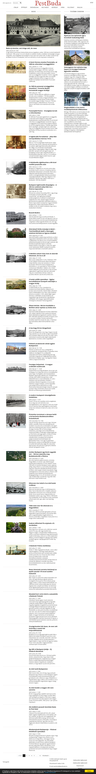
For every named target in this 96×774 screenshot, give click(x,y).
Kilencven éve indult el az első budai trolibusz (42, 484)
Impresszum (80, 766)
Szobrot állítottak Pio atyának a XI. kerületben (42, 524)
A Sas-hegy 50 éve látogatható (40, 328)
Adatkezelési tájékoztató (80, 763)
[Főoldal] (48, 3)
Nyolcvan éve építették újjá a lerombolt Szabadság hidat (75, 37)
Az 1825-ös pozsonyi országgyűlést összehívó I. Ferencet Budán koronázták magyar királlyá (41, 88)
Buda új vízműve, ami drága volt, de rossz (21, 48)
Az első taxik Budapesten (38, 669)
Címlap (16, 7)
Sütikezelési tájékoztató (80, 760)
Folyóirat (70, 7)
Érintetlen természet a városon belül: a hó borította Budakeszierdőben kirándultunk (43, 416)
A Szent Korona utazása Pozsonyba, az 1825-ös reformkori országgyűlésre (43, 63)
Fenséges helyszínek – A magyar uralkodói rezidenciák (41, 365)
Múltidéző (45, 7)
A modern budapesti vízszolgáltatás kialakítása (42, 396)
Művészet (55, 7)
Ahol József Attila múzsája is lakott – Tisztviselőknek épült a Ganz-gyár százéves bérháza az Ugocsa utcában (42, 231)
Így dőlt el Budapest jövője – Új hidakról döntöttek (40, 650)
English (79, 7)
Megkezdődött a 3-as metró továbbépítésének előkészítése (75, 108)
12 (40, 755)
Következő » (46, 755)
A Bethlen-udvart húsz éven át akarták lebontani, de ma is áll (43, 255)
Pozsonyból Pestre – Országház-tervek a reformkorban (43, 112)
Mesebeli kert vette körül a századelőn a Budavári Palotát (43, 595)
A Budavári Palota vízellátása (40, 546)
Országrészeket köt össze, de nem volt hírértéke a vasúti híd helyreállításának (43, 628)
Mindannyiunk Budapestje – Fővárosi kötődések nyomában (42, 730)
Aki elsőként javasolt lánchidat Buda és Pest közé (42, 708)
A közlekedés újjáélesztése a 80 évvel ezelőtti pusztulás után (42, 163)
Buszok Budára (34, 213)
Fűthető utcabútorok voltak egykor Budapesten (42, 345)
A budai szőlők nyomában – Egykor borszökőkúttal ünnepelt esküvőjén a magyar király (43, 281)
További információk (50, 772)
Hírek (62, 7)
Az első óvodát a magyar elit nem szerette (41, 689)
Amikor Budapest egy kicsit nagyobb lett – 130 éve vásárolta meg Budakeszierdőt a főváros (42, 454)
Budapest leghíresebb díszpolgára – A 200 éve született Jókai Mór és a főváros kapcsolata (43, 187)
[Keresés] (21, 3)
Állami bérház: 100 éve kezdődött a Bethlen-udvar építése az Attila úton (42, 307)
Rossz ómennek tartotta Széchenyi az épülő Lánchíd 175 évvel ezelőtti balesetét (43, 572)
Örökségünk (34, 7)
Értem (89, 771)
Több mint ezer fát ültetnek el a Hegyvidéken (41, 507)
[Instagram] (92, 2)
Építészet (24, 7)
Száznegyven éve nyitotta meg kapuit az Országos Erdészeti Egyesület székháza (75, 69)
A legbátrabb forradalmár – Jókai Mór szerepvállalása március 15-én (43, 138)
